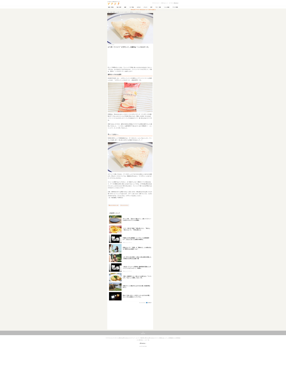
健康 (125, 7)
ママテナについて (110, 338)
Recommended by (142, 302)
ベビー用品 (131, 7)
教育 (151, 7)
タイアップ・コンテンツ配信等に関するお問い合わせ (142, 338)
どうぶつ (145, 7)
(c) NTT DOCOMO (143, 346)
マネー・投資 (158, 7)
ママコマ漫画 (175, 7)
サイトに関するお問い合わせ (122, 338)
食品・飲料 (119, 7)
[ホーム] (108, 12)
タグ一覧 (147, 340)
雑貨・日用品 (111, 7)
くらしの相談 (166, 7)
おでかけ (139, 7)
